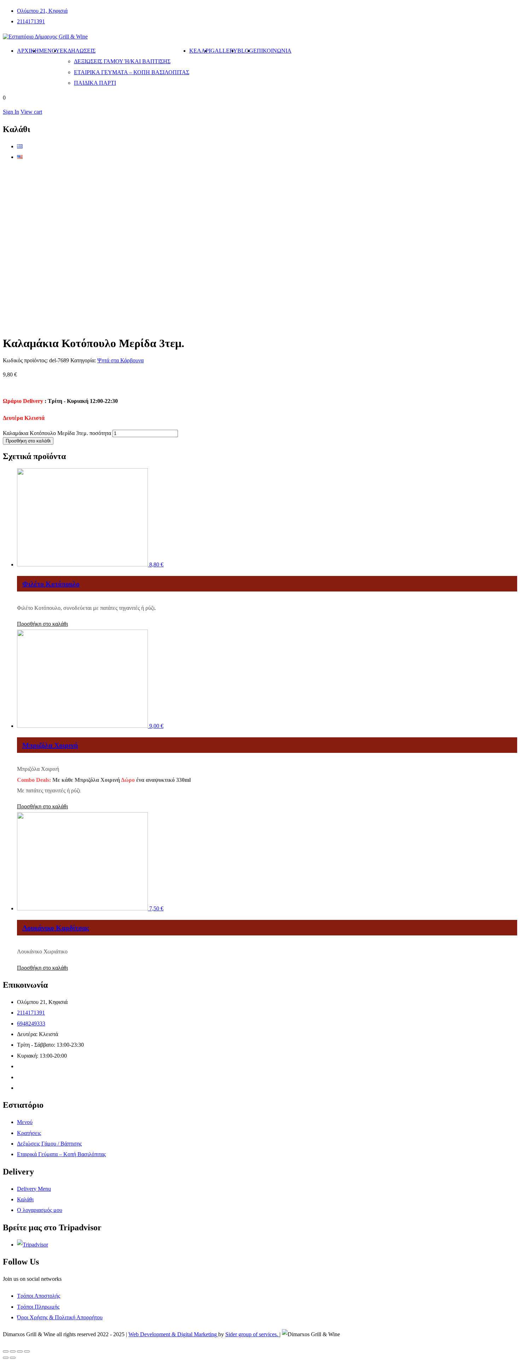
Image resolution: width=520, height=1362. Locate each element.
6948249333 (31, 1024)
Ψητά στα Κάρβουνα (120, 360)
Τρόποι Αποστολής (38, 1296)
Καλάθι (25, 1199)
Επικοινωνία (272, 51)
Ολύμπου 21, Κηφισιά (42, 11)
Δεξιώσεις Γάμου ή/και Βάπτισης (122, 61)
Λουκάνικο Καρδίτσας (55, 928)
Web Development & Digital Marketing (173, 1334)
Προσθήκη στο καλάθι (28, 441)
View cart (31, 112)
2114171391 (31, 21)
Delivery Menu (34, 1189)
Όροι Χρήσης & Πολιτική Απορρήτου (60, 1317)
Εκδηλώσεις (78, 51)
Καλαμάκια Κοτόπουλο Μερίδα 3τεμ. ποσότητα (57, 433)
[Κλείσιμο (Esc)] (5, 1351)
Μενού (49, 51)
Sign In (11, 112)
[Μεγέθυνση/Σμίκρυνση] (27, 1351)
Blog (245, 51)
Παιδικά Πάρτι (95, 83)
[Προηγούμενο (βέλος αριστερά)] (5, 1358)
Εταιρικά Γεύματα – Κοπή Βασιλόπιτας (131, 72)
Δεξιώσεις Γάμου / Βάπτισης (49, 1144)
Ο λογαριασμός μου (39, 1210)
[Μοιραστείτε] (13, 1351)
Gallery (223, 51)
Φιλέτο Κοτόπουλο (51, 584)
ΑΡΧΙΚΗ (28, 51)
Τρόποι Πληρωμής (38, 1307)
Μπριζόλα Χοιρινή (50, 745)
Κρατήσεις (29, 1133)
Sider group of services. (252, 1334)
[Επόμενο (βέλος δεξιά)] (13, 1358)
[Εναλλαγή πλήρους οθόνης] (20, 1351)
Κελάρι (199, 51)
